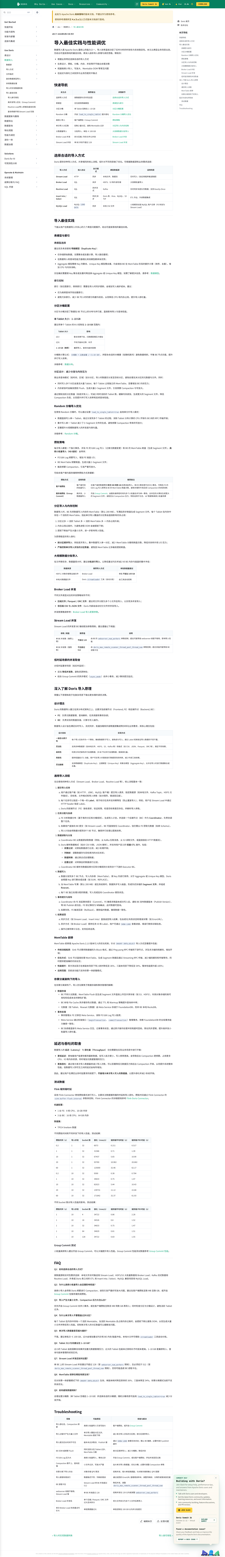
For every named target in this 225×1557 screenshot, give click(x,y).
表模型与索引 (118, 103)
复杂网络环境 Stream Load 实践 (21, 111)
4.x (73, 19)
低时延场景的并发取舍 (189, 76)
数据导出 (8, 120)
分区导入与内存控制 (121, 125)
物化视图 (8, 130)
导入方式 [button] (9, 69)
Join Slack (185, 1510)
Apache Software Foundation (66, 1553)
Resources (84, 4)
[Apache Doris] (22, 4)
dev (59, 27)
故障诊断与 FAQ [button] (11, 182)
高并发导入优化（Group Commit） (22, 102)
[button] (37, 12)
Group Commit (101, 493)
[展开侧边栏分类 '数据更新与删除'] (36, 116)
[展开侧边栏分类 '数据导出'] (36, 121)
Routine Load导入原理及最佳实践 (22, 107)
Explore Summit (208, 1520)
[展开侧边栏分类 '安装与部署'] (36, 36)
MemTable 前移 (187, 90)
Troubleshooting (185, 108)
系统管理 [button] (8, 177)
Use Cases (56, 4)
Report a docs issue (187, 1539)
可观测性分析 (10, 163)
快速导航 (182, 37)
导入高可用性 (13, 97)
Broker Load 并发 (120, 136)
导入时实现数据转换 (14, 88)
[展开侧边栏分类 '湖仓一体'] (36, 140)
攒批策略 (116, 120)
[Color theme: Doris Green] (137, 4)
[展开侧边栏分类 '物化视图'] (36, 130)
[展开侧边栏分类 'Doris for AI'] (36, 158)
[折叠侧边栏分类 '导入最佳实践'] (36, 93)
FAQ (180, 105)
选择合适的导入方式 (121, 97)
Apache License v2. (92, 1553)
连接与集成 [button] (9, 41)
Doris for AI (9, 158)
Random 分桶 (71, 433)
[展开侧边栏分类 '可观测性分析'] (36, 163)
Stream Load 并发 (120, 142)
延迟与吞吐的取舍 (186, 97)
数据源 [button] (9, 64)
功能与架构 (9, 31)
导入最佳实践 (11, 92)
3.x (77, 19)
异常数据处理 (11, 83)
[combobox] (17, 12)
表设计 (7, 55)
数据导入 (8, 59)
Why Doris (39, 4)
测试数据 (184, 101)
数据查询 (8, 125)
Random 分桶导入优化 (122, 114)
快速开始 (8, 27)
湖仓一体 (8, 139)
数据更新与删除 (11, 116)
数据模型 (155, 273)
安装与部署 (9, 36)
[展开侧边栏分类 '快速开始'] (36, 27)
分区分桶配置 (118, 108)
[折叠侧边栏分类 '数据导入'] (36, 60)
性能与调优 (9, 135)
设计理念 (184, 83)
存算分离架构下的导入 (189, 94)
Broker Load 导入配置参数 (85, 611)
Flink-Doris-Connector (137, 1098)
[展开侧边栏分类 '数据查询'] (36, 125)
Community (101, 4)
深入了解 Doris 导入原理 (188, 80)
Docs (70, 4)
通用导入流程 (186, 87)
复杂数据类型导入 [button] (13, 78)
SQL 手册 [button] (8, 186)
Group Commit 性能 (158, 1251)
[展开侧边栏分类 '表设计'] (36, 55)
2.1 (81, 19)
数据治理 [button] (8, 144)
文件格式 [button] (9, 74)
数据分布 (69, 364)
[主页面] (53, 27)
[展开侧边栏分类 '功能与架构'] (36, 32)
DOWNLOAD (202, 4)
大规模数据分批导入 (121, 131)
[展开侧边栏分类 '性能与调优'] (36, 135)
